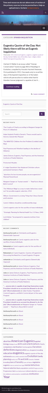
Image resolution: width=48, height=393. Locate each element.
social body (25, 374)
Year (23, 59)
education (8, 353)
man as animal (14, 365)
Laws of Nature (28, 362)
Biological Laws (13, 344)
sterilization (34, 374)
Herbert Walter (12, 57)
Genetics (31, 359)
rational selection (31, 371)
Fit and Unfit (23, 359)
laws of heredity (22, 57)
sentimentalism (16, 374)
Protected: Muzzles (10, 163)
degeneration (21, 350)
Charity (42, 344)
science (8, 374)
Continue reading (12, 87)
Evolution (32, 356)
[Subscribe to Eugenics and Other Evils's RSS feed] (3, 12)
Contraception (27, 347)
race (13, 371)
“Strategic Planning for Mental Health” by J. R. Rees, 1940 (23, 212)
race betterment (20, 371)
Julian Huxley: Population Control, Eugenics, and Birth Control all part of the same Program (22, 293)
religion (34, 57)
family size (14, 359)
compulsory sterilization (12, 347)
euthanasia (7, 356)
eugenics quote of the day (33, 353)
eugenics (29, 55)
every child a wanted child (19, 356)
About (21, 311)
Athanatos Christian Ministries (20, 390)
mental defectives (32, 365)
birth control (23, 344)
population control (27, 368)
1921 (12, 55)
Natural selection (9, 368)
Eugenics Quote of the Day (12, 104)
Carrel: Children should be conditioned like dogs (20, 203)
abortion (7, 341)
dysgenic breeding (36, 350)
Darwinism (37, 347)
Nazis (18, 368)
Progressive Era (38, 368)
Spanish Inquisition (16, 59)
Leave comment (39, 94)
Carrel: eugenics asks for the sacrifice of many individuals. (23, 207)
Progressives (7, 371)
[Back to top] (43, 388)
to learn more (33, 8)
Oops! (29, 57)
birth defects (34, 344)
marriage (21, 365)
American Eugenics (20, 55)
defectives (9, 349)
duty (28, 350)
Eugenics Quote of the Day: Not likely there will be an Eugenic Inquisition (22, 48)
